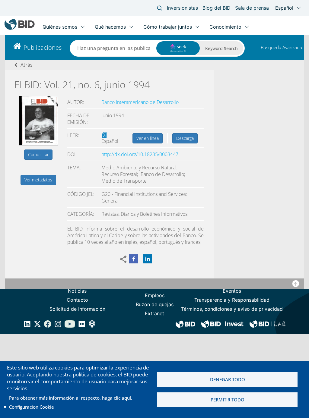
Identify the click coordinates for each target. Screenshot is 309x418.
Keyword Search (221, 48)
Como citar (38, 154)
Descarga (185, 138)
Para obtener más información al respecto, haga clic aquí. (70, 398)
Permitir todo (227, 400)
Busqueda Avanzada (281, 47)
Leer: (73, 135)
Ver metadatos (38, 180)
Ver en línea (147, 138)
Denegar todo (227, 379)
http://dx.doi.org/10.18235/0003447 (139, 154)
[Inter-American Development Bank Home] (20, 28)
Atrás (27, 64)
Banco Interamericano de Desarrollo (140, 102)
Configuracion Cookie (31, 407)
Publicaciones (43, 47)
